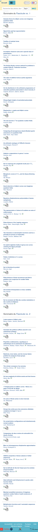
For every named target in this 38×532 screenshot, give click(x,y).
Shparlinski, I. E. (25, 55)
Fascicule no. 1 (23, 13)
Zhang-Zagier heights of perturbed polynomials (17, 100)
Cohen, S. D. (7, 55)
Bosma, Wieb (7, 33)
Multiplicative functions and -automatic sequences (19, 504)
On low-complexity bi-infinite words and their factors (19, 376)
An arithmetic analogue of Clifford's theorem (16, 143)
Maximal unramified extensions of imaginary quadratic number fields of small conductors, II (17, 493)
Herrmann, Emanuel (9, 390)
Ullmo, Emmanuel (8, 303)
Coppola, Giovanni (8, 91)
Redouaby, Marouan (9, 471)
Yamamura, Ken (7, 496)
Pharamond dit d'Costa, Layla (11, 437)
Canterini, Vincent (8, 333)
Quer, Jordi (6, 259)
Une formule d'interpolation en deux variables (17, 290)
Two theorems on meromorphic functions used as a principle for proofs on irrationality (19, 233)
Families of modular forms (11, 41)
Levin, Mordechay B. (9, 425)
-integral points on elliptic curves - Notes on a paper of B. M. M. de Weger (17, 387)
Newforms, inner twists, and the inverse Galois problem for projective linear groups (17, 355)
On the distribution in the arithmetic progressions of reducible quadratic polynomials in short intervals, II (19, 89)
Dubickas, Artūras (8, 368)
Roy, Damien (7, 291)
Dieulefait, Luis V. (8, 357)
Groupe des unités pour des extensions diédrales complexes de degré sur (18, 410)
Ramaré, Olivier (7, 459)
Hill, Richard (6, 177)
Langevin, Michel (8, 202)
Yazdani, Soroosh (8, 506)
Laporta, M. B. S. (8, 214)
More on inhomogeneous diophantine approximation (19, 445)
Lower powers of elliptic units (12, 319)
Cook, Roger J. (7, 79)
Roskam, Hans (7, 281)
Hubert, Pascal (19, 345)
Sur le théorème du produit (11, 267)
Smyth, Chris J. (21, 368)
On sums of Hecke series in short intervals (16, 399)
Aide (34, 524)
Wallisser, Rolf (18, 236)
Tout (25, 9)
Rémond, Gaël (7, 269)
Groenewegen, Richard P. (10, 145)
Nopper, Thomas (8, 236)
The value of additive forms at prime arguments (17, 77)
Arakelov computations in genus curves (16, 153)
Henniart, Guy (7, 165)
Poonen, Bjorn (7, 248)
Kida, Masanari (7, 190)
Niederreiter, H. (16, 55)
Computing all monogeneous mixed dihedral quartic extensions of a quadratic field (19, 132)
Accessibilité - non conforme (13, 524)
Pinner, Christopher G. (9, 447)
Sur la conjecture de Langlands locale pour (17, 163)
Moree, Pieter (7, 224)
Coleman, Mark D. (8, 69)
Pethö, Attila (19, 390)
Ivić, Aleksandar (7, 400)
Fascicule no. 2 (23, 313)
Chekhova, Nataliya (8, 345)
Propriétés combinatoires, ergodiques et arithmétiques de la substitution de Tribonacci (17, 342)
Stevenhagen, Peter (17, 224)
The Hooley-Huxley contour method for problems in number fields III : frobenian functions (19, 66)
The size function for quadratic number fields (17, 120)
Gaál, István (6, 134)
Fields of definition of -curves (13, 257)
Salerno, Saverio (19, 91)
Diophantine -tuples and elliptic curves (15, 110)
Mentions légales (16, 526)
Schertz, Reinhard (18, 321)
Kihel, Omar (6, 413)
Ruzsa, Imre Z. (20, 459)
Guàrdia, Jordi (7, 155)
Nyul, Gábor (14, 134)
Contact (27, 526)
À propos (28, 524)
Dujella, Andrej (7, 112)
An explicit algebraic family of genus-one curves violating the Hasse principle (18, 246)
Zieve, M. (6, 57)
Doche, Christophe (8, 102)
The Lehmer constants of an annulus (14, 366)
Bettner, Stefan (7, 321)
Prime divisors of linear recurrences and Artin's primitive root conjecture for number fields (17, 278)
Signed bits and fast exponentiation (14, 31)
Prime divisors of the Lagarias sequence (15, 222)
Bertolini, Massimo (8, 22)
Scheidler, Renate (8, 483)
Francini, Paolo (7, 122)
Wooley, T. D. (17, 214)
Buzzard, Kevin (7, 43)
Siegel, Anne (20, 333)
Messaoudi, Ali (31, 345)
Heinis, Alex (6, 378)
